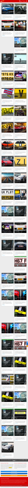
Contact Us (3, 487)
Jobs (21, 487)
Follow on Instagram (14, 475)
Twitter (25, 487)
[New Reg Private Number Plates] (2, 1)
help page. (10, 467)
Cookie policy (15, 487)
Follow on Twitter (14, 471)
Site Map (6, 487)
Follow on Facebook (14, 473)
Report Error (18, 487)
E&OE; (9, 485)
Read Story (3, 18)
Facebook (23, 487)
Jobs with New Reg (10, 487)
